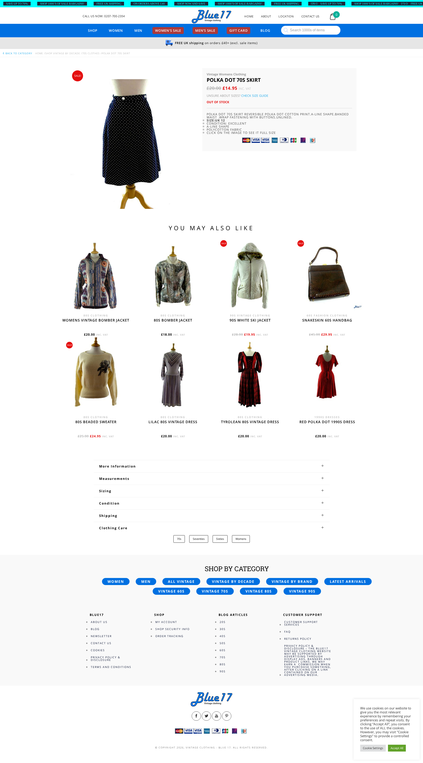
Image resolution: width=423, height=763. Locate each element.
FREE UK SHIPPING (108, 3)
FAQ (287, 632)
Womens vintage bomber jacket (95, 320)
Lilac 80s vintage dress (172, 421)
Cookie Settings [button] (373, 748)
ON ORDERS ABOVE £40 (149, 3)
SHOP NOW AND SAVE (191, 3)
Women (116, 30)
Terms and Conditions (111, 667)
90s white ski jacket (250, 320)
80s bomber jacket (173, 320)
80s (223, 664)
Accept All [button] (397, 748)
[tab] (212, 466)
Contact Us (310, 16)
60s (223, 650)
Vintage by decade (233, 581)
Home (249, 16)
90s (223, 671)
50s (223, 643)
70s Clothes (91, 53)
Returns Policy (298, 639)
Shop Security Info (172, 629)
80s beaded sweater (96, 421)
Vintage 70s (215, 591)
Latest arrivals (348, 581)
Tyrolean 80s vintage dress (250, 421)
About (266, 16)
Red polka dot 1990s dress (327, 421)
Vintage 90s (302, 591)
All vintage (181, 581)
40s (223, 636)
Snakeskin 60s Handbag (327, 320)
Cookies (98, 650)
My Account (166, 622)
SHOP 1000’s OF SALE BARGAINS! (62, 3)
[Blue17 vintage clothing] (211, 17)
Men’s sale (205, 30)
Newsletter (101, 636)
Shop (92, 30)
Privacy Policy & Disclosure (105, 658)
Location (286, 16)
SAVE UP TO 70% (17, 3)
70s (179, 539)
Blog (265, 30)
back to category (18, 53)
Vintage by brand (292, 581)
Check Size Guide (254, 96)
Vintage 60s (171, 591)
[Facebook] (196, 716)
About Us (99, 622)
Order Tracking (169, 636)
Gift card (238, 30)
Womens (241, 539)
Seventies (199, 539)
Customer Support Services (301, 623)
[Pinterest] (226, 716)
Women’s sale (168, 30)
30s (223, 629)
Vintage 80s (258, 591)
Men (138, 30)
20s (223, 622)
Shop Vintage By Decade (62, 53)
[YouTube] (216, 716)
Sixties (220, 539)
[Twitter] (206, 716)
